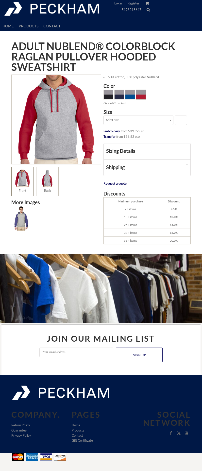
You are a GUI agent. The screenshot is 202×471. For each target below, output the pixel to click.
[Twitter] (178, 433)
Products (78, 430)
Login (118, 3)
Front (22, 191)
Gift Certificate (82, 440)
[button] (148, 10)
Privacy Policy (21, 435)
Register (133, 3)
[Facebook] (171, 433)
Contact (77, 435)
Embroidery (111, 131)
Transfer (109, 136)
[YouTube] (186, 433)
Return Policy (20, 425)
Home (76, 425)
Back (47, 191)
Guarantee (19, 430)
